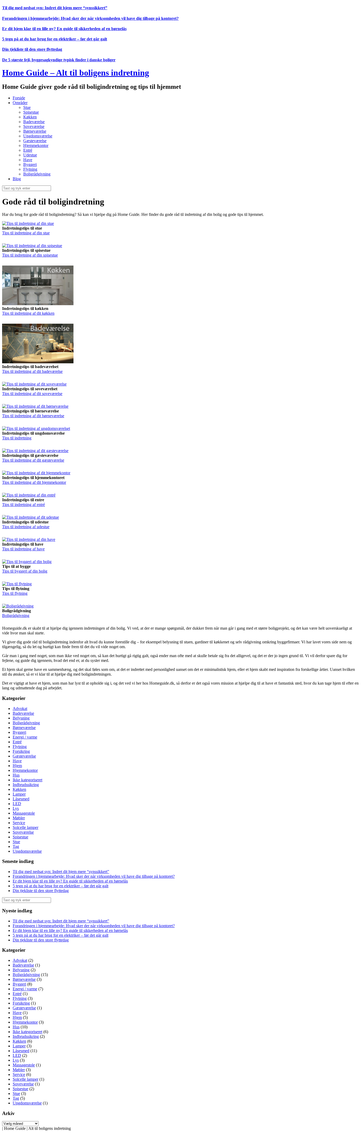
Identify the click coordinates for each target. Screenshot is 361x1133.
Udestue (30, 155)
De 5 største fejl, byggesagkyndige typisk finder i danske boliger (58, 60)
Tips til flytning (14, 593)
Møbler (19, 818)
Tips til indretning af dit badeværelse (32, 371)
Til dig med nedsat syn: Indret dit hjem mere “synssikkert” (54, 8)
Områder (20, 102)
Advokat (20, 708)
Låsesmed (21, 799)
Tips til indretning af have (23, 549)
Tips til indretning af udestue (25, 526)
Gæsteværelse (35, 140)
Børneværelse (34, 131)
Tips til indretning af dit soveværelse (32, 393)
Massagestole (24, 813)
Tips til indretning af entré (23, 504)
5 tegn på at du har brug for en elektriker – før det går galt (54, 39)
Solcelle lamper (25, 827)
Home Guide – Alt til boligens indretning (75, 72)
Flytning (30, 169)
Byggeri (30, 164)
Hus (16, 775)
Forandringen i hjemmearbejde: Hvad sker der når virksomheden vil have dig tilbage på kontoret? (90, 18)
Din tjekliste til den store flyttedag (32, 49)
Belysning (21, 718)
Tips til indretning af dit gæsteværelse (33, 460)
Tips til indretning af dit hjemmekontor (34, 482)
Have (27, 159)
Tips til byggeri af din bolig (24, 571)
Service (19, 822)
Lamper (19, 794)
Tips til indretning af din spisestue (30, 255)
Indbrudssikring (26, 784)
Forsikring (21, 751)
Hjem (17, 765)
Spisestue (31, 112)
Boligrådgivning (36, 174)
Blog (17, 179)
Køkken (30, 117)
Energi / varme (25, 737)
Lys (16, 808)
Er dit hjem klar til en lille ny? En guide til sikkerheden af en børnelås (64, 28)
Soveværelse (33, 126)
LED (17, 803)
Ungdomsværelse (37, 136)
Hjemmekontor (35, 145)
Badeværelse (34, 121)
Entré (27, 150)
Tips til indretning (16, 438)
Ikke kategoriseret (27, 780)
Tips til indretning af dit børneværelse (33, 416)
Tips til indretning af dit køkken (28, 313)
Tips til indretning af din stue (26, 233)
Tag (16, 846)
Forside (19, 98)
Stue (27, 107)
